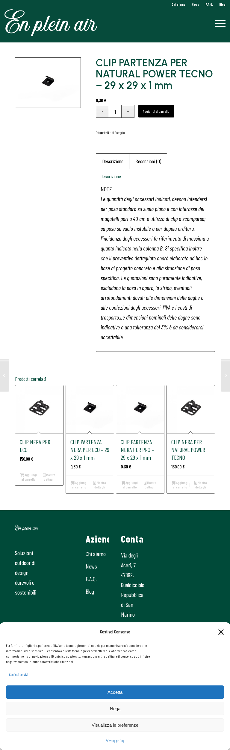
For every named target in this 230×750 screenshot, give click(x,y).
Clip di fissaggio (116, 133)
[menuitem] (179, 4)
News (195, 4)
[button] (221, 632)
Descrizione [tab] (112, 161)
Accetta (115, 692)
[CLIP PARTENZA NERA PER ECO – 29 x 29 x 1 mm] (225, 375)
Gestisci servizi (18, 674)
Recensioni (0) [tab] (148, 161)
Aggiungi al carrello (156, 111)
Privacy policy (115, 740)
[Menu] (217, 22)
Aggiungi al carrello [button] (29, 477)
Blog (222, 4)
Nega (115, 708)
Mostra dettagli (49, 477)
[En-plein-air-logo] (50, 22)
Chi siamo (178, 4)
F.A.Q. (209, 4)
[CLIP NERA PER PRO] (4, 375)
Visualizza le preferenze (115, 725)
